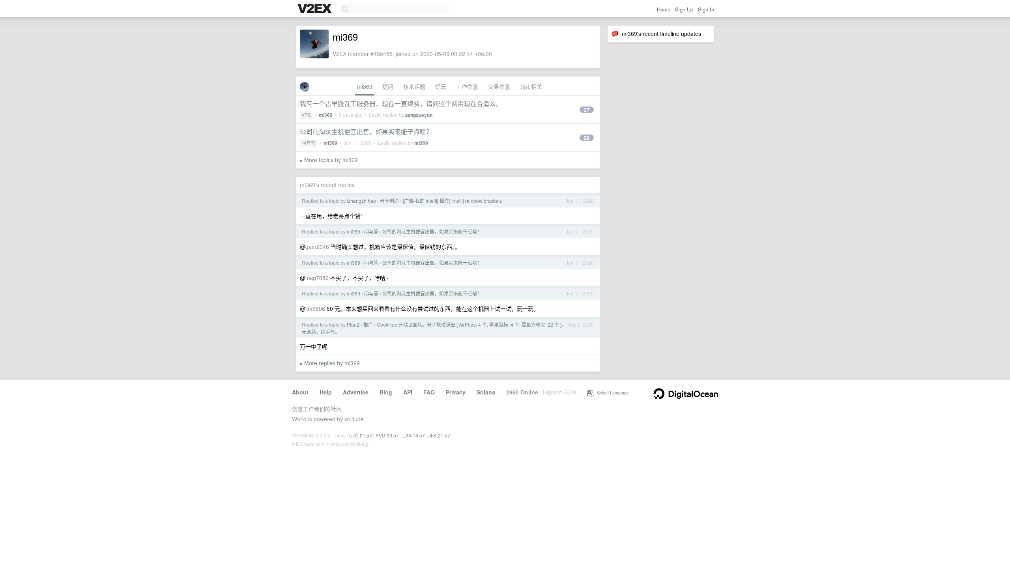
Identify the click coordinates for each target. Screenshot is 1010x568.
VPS (306, 114)
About (300, 392)
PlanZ (353, 324)
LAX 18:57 (413, 435)
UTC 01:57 (360, 435)
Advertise (355, 392)
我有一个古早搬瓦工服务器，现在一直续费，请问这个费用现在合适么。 (401, 103)
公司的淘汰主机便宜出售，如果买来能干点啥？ (366, 131)
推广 (368, 324)
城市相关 (531, 86)
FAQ (429, 392)
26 (587, 138)
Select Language (611, 392)
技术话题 (414, 86)
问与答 (308, 142)
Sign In (706, 9)
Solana (486, 392)
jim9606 (315, 308)
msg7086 (317, 278)
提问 (387, 86)
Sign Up (684, 9)
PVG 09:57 (387, 435)
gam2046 (317, 246)
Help (326, 392)
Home (663, 9)
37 (587, 109)
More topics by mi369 (331, 160)
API (407, 392)
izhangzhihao (361, 200)
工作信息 (467, 86)
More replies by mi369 (332, 363)
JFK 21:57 (439, 435)
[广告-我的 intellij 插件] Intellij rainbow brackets (452, 200)
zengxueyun (418, 114)
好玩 (440, 86)
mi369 (364, 86)
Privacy (456, 392)
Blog (386, 392)
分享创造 (389, 200)
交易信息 (499, 86)
